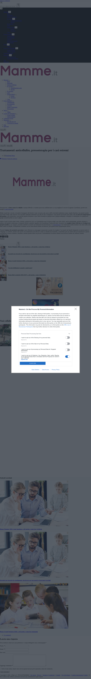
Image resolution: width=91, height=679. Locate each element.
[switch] (67, 337)
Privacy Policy (55, 369)
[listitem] (45, 334)
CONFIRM (32, 363)
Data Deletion (35, 369)
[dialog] (45, 339)
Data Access (45, 369)
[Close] (76, 309)
